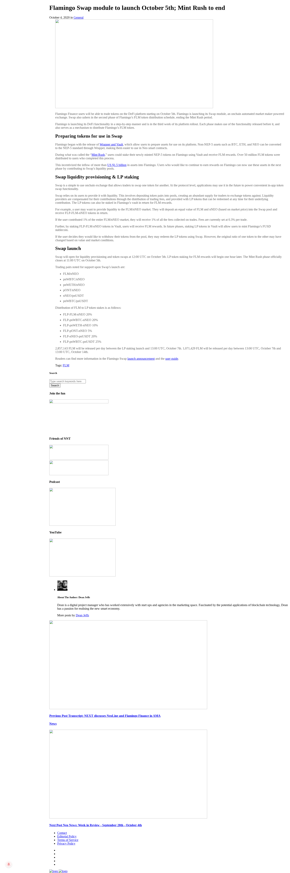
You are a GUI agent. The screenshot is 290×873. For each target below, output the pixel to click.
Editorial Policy (67, 836)
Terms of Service (67, 840)
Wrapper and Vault (111, 144)
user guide (171, 358)
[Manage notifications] (9, 864)
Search (55, 385)
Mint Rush (98, 154)
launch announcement (141, 358)
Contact (62, 833)
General (78, 17)
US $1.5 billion (116, 165)
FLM (66, 365)
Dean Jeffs (82, 615)
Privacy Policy (66, 843)
